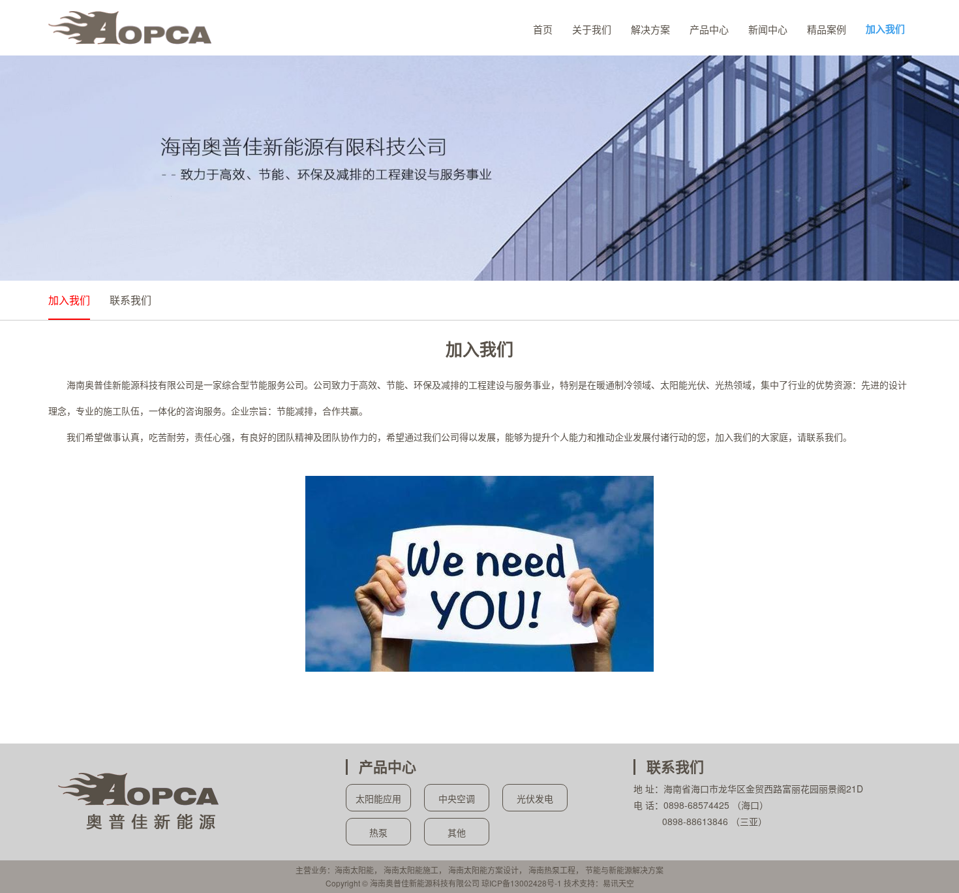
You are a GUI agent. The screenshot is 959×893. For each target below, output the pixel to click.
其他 (457, 832)
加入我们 (885, 29)
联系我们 (130, 299)
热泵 (378, 832)
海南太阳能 (354, 869)
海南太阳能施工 (411, 869)
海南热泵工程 (551, 869)
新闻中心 (767, 29)
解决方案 (650, 29)
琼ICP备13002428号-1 (521, 882)
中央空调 (456, 798)
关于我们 (591, 29)
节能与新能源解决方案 (624, 869)
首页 (543, 29)
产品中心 (709, 29)
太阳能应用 (378, 798)
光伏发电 (535, 798)
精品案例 (826, 29)
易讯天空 (618, 882)
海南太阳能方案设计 (483, 869)
